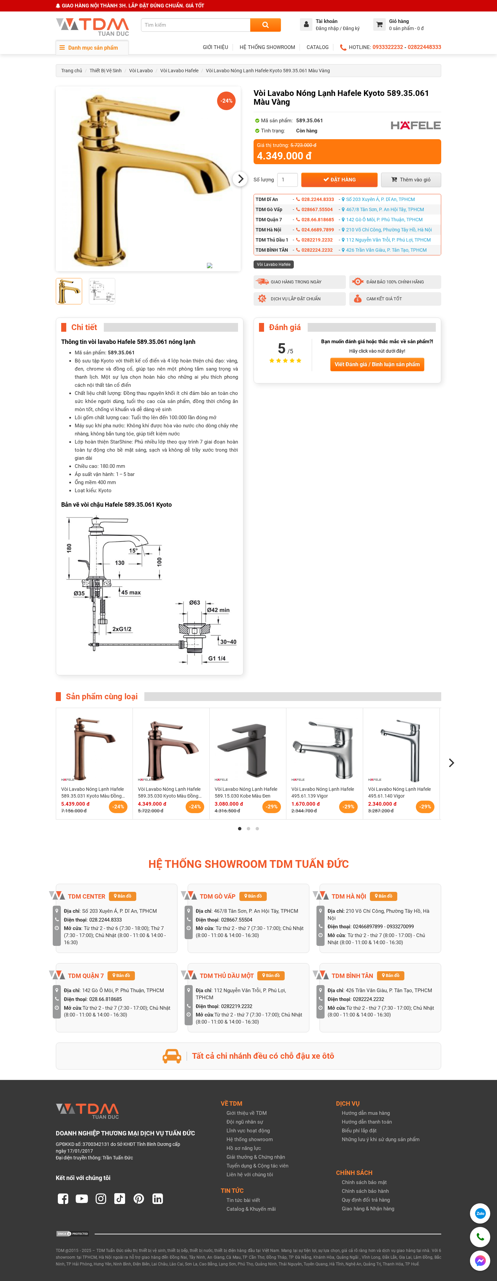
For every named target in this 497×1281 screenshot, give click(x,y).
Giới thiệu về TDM (247, 1113)
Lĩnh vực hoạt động (248, 1131)
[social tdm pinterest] (139, 1198)
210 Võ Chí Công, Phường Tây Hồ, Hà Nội (389, 229)
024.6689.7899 (318, 229)
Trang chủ (71, 70)
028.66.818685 (318, 219)
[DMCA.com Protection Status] (73, 1233)
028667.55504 (317, 209)
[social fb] (63, 1198)
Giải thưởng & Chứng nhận (256, 1157)
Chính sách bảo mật (364, 1182)
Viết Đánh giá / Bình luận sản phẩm (377, 364)
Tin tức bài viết (243, 1200)
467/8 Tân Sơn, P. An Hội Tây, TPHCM (385, 209)
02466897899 (368, 927)
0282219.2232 (317, 240)
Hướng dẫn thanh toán (367, 1122)
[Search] (265, 25)
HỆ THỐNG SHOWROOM (267, 47)
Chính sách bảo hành (365, 1191)
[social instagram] (101, 1198)
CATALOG (318, 47)
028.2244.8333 (318, 199)
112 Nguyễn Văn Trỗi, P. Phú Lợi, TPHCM (388, 240)
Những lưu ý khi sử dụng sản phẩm (381, 1139)
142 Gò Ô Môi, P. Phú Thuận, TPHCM (384, 219)
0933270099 (400, 927)
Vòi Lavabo (141, 70)
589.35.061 (121, 353)
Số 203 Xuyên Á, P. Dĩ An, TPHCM (380, 199)
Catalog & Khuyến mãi (251, 1209)
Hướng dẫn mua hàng (366, 1113)
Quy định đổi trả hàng (366, 1200)
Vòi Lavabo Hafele (179, 70)
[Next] (240, 179)
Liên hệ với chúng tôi (250, 1175)
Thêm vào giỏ (415, 180)
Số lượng (264, 180)
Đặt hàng (342, 180)
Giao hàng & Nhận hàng (368, 1209)
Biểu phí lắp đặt (359, 1131)
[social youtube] (82, 1198)
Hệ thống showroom (250, 1139)
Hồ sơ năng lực (244, 1148)
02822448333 (424, 47)
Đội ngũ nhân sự (245, 1122)
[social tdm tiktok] (120, 1198)
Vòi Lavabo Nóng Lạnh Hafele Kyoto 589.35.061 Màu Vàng (268, 70)
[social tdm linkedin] (157, 1198)
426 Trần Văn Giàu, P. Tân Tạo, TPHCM (386, 250)
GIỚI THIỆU (215, 47)
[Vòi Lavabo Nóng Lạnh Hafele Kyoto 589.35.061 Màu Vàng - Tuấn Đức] (148, 178)
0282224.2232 (317, 250)
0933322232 (388, 47)
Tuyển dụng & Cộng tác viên (257, 1166)
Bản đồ (124, 896)
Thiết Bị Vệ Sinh (106, 70)
